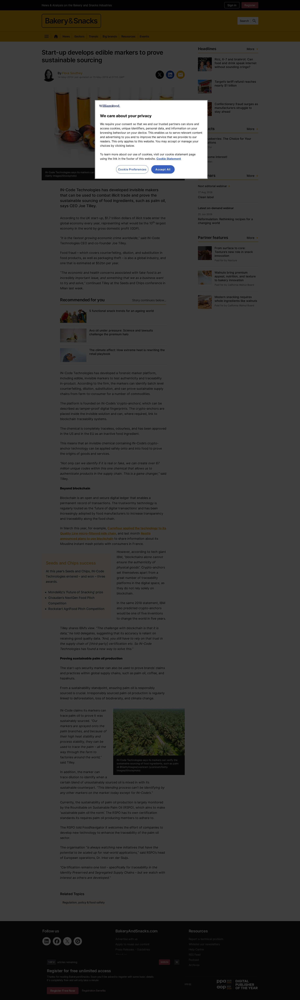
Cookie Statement (168, 158)
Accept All (162, 169)
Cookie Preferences (132, 169)
